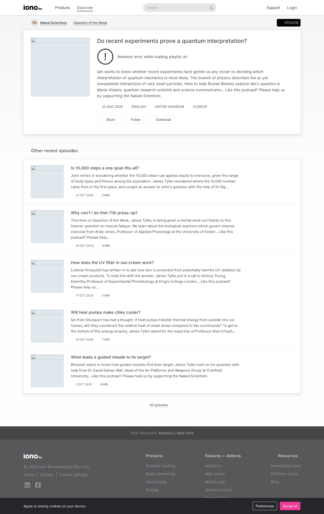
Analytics (213, 465)
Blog (275, 481)
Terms (28, 474)
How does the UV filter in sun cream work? (112, 262)
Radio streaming (160, 473)
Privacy (47, 474)
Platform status (284, 473)
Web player (215, 473)
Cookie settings (74, 474)
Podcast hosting (160, 465)
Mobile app (215, 481)
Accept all (290, 506)
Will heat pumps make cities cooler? (105, 312)
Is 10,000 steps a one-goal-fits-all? (105, 168)
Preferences (265, 506)
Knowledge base (286, 465)
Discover (85, 7)
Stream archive (218, 489)
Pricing (152, 489)
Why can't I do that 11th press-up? (104, 212)
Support (273, 7)
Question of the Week (90, 23)
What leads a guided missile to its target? (111, 357)
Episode (292, 23)
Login (292, 7)
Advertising (156, 481)
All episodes (159, 405)
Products (62, 7)
